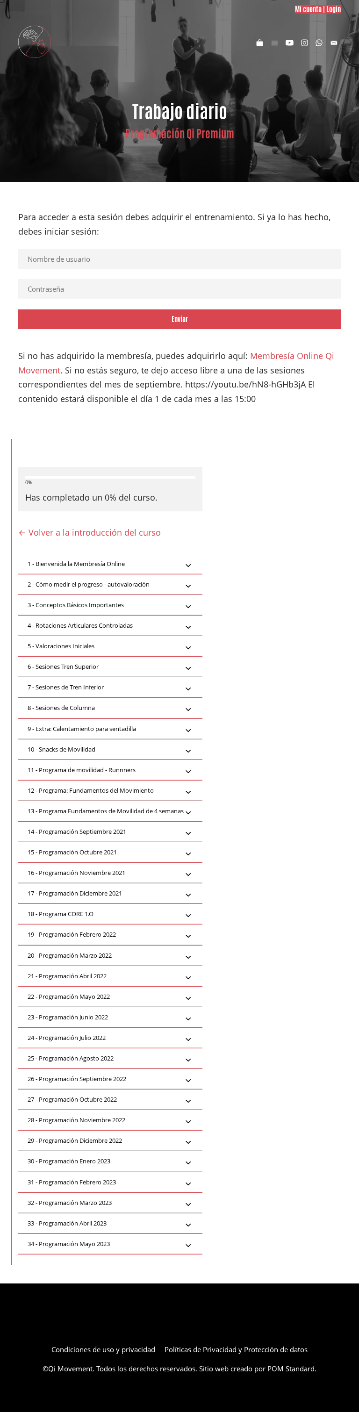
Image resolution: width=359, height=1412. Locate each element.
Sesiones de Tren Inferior (66, 687)
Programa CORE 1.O (60, 914)
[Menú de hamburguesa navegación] (274, 42)
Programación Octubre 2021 (72, 852)
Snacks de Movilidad (61, 749)
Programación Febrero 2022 (72, 934)
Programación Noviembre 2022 (76, 1120)
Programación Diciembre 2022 (75, 1140)
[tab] (110, 564)
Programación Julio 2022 (67, 1037)
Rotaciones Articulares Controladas (80, 625)
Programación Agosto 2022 (71, 1058)
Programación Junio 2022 (68, 1017)
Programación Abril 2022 (67, 976)
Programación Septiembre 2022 (77, 1079)
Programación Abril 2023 (67, 1223)
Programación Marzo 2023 (70, 1202)
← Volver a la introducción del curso (89, 532)
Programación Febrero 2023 (72, 1182)
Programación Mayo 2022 (69, 996)
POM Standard (291, 1368)
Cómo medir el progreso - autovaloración (89, 584)
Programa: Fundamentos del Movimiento (91, 790)
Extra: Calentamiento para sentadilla (82, 728)
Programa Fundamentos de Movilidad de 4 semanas (106, 811)
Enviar (180, 319)
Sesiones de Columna (61, 707)
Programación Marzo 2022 (70, 955)
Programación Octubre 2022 (72, 1099)
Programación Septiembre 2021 (77, 831)
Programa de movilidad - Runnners (82, 770)
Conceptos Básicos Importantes (76, 605)
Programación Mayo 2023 (69, 1244)
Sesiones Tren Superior (63, 666)
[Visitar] (289, 42)
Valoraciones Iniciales (61, 646)
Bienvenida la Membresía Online (76, 563)
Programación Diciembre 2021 (75, 893)
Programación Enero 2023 (69, 1161)
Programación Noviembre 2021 (76, 872)
